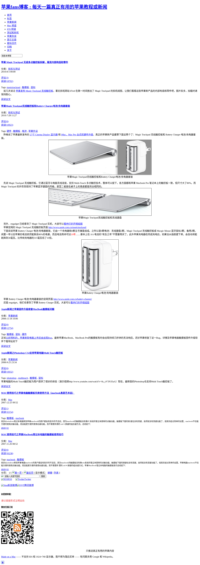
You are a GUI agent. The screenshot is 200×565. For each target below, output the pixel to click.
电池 (24, 131)
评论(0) (4, 121)
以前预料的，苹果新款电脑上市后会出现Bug (29, 338)
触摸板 (25, 87)
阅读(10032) (7, 372)
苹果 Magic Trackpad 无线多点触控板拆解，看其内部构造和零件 (34, 62)
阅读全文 (6, 99)
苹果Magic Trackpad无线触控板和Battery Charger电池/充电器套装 (35, 106)
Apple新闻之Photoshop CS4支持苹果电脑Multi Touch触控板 (32, 353)
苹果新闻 (13, 316)
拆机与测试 (14, 69)
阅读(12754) (7, 328)
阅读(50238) (7, 453)
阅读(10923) (7, 125)
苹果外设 (33, 131)
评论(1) (4, 408)
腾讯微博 (29, 485)
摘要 (50, 473)
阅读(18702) (7, 81)
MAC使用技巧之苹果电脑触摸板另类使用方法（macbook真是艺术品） (38, 393)
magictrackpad (13, 87)
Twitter (27, 479)
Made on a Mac (8, 556)
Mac (10, 399)
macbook (20, 418)
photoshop (11, 378)
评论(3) (4, 77)
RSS (10, 479)
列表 (56, 473)
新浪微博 (12, 485)
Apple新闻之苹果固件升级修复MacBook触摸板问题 (27, 309)
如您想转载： (7, 494)
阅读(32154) (7, 412)
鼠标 (33, 87)
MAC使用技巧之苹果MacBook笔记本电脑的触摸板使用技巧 (32, 434)
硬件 (9, 131)
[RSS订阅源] (2, 476)
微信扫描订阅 (7, 507)
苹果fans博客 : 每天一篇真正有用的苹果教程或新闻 (54, 7)
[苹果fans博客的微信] (17, 543)
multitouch (23, 378)
